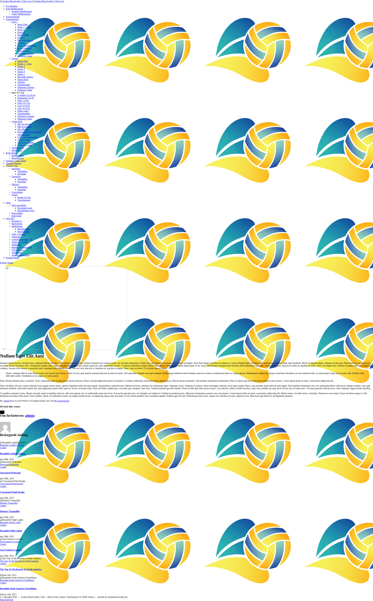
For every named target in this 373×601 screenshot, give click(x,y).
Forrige (3, 262)
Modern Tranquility (9, 503)
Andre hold (17, 121)
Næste (10, 262)
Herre (14, 22)
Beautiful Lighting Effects (12, 445)
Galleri (3, 448)
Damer (15, 58)
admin (6, 401)
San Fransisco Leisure (10, 541)
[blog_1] (66, 349)
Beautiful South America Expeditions (17, 580)
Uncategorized (62, 401)
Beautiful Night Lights (10, 522)
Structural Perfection (9, 464)
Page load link (6, 599)
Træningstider (18, 147)
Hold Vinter (17, 150)
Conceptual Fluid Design (11, 483)
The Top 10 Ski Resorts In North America (19, 561)
